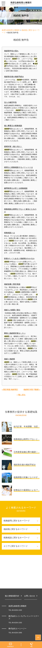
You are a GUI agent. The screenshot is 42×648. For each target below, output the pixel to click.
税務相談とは (9, 233)
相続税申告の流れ (11, 51)
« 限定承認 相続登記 (10, 389)
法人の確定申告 (10, 102)
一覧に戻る (21, 395)
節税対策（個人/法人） (13, 146)
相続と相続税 (9, 359)
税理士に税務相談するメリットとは (18, 167)
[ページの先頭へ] (38, 637)
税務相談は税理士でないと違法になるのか (20, 210)
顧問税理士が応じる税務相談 (15, 188)
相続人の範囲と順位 (12, 310)
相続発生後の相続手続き (14, 77)
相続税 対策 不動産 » (32, 389)
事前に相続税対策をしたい (15, 333)
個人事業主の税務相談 (13, 126)
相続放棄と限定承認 (12, 284)
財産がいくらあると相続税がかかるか (19, 259)
